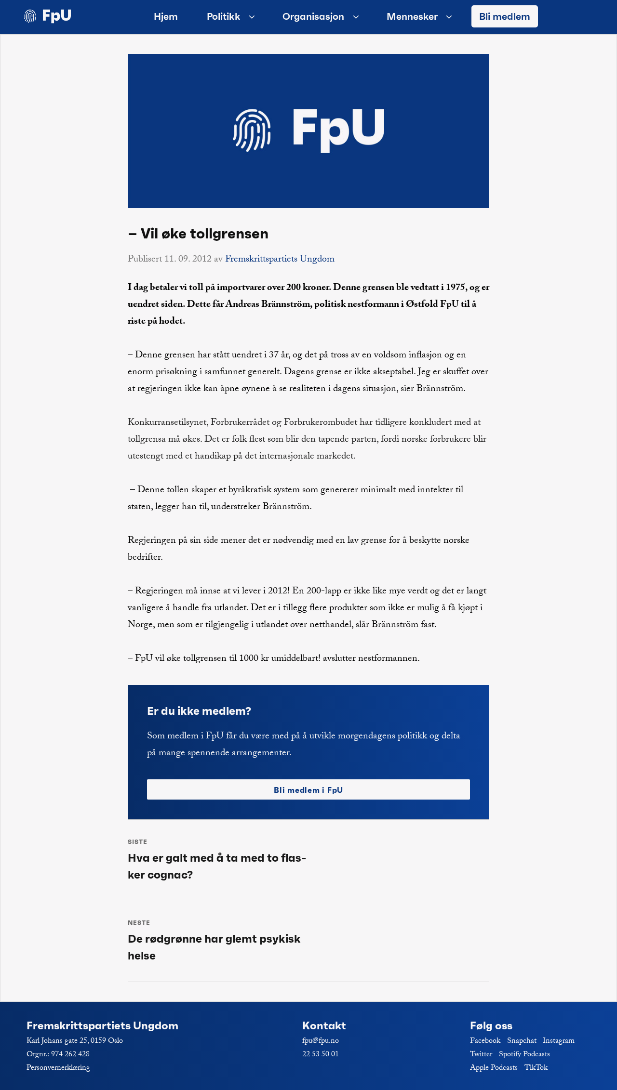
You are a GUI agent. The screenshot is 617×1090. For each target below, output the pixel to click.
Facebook (485, 1041)
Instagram (559, 1041)
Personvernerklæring (58, 1068)
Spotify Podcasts (524, 1055)
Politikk (224, 16)
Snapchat (522, 1041)
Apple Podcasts (494, 1068)
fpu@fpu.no (320, 1041)
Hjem (166, 16)
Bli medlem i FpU (308, 790)
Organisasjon (313, 16)
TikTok (536, 1068)
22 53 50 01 (320, 1055)
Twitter (481, 1055)
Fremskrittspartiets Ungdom (280, 260)
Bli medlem (504, 16)
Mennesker (412, 16)
